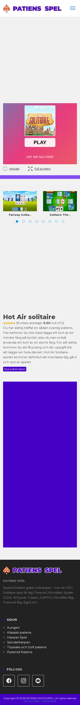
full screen (42, 169)
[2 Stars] (7, 323)
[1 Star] (4, 323)
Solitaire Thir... (60, 214)
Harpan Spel (17, 637)
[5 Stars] (14, 323)
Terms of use (49, 700)
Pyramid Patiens (19, 652)
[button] (17, 221)
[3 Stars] (9, 323)
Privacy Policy (32, 700)
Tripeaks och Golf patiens (26, 647)
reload (14, 169)
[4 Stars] (11, 323)
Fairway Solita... (20, 214)
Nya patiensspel (14, 369)
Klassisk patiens (19, 632)
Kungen (13, 627)
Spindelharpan (18, 642)
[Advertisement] (40, 61)
